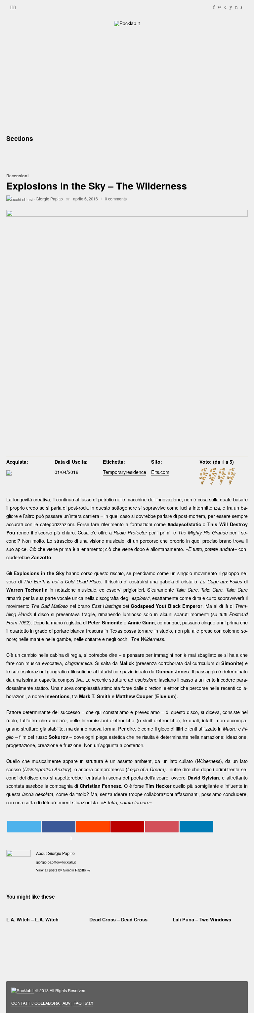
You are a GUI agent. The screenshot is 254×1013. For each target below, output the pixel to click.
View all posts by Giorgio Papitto (63, 869)
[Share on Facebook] (58, 826)
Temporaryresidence (124, 471)
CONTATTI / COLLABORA (35, 1003)
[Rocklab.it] (127, 23)
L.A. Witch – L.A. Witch (32, 919)
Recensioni (17, 176)
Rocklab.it (25, 990)
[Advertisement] (127, 79)
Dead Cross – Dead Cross (118, 919)
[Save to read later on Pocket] (162, 826)
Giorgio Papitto (49, 199)
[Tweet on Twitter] (24, 826)
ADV (66, 1003)
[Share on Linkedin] (196, 826)
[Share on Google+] (127, 826)
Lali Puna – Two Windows (202, 919)
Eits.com (160, 471)
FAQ (77, 1003)
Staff (89, 1003)
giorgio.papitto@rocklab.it (56, 862)
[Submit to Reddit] (93, 826)
